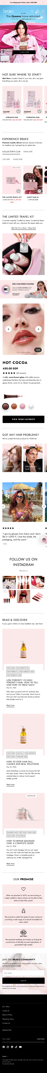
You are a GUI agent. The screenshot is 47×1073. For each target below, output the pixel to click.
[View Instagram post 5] (23, 596)
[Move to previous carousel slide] (17, 57)
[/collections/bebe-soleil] (23, 34)
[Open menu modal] (43, 11)
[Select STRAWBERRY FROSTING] (22, 406)
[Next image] (38, 329)
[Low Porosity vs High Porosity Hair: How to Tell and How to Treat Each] (23, 649)
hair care (10, 668)
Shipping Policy (8, 1019)
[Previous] (4, 2)
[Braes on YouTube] (20, 1047)
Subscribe (41, 1039)
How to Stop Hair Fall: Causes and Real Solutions (23, 763)
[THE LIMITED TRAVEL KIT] (12, 180)
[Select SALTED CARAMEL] (14, 406)
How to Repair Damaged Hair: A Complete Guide (21, 842)
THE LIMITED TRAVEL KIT (12, 197)
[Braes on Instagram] (8, 1047)
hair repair (21, 836)
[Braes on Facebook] (3, 1047)
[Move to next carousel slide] (29, 57)
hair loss (10, 757)
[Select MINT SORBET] (31, 406)
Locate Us (5, 1010)
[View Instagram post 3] (37, 582)
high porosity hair (27, 672)
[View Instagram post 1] (9, 582)
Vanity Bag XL (33, 197)
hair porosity (12, 672)
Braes (15, 1060)
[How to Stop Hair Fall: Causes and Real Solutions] (23, 734)
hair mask (10, 836)
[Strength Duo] (12, 100)
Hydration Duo (33, 117)
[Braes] (8, 11)
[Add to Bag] (18, 111)
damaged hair (12, 832)
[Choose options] (39, 191)
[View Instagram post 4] (9, 596)
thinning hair (21, 757)
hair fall (20, 753)
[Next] (43, 2)
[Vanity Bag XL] (32, 180)
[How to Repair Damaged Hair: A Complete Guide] (23, 814)
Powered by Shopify (8, 1064)
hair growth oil (23, 668)
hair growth (30, 753)
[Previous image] (8, 329)
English (4, 1056)
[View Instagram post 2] (23, 582)
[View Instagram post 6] (37, 596)
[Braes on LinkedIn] (12, 1047)
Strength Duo (12, 117)
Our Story (6, 1006)
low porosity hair (14, 675)
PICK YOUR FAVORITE (23, 419)
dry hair (23, 832)
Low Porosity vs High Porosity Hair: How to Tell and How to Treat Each (22, 682)
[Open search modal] (32, 11)
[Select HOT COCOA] (5, 406)
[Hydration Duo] (32, 100)
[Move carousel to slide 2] (25, 57)
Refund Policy (7, 1015)
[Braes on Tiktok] (16, 1047)
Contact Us (6, 1023)
